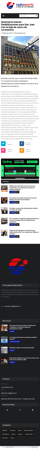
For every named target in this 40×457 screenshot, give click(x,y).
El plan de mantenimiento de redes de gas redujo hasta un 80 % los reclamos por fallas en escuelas (24, 232)
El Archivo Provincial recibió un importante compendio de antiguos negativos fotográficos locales (22, 327)
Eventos (13, 434)
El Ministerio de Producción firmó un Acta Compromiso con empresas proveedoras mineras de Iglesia (22, 187)
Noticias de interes (15, 341)
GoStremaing (34, 447)
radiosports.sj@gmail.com (13, 306)
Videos (19, 430)
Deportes (12, 362)
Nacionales (5, 438)
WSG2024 (4, 430)
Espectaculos (5, 434)
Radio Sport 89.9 (8, 33)
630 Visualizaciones (19, 33)
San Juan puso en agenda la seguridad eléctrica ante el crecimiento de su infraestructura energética (24, 220)
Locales (12, 192)
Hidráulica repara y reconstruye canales (21, 347)
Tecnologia (12, 430)
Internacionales (29, 434)
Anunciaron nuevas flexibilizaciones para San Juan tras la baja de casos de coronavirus (18, 26)
